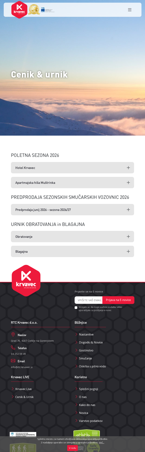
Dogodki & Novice (91, 342)
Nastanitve (86, 334)
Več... (101, 442)
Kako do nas (87, 405)
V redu (72, 448)
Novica (83, 413)
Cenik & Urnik (24, 397)
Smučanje (85, 358)
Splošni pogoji (88, 389)
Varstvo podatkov (91, 421)
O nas (83, 397)
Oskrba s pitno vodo (92, 366)
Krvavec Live (23, 389)
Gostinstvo (86, 350)
